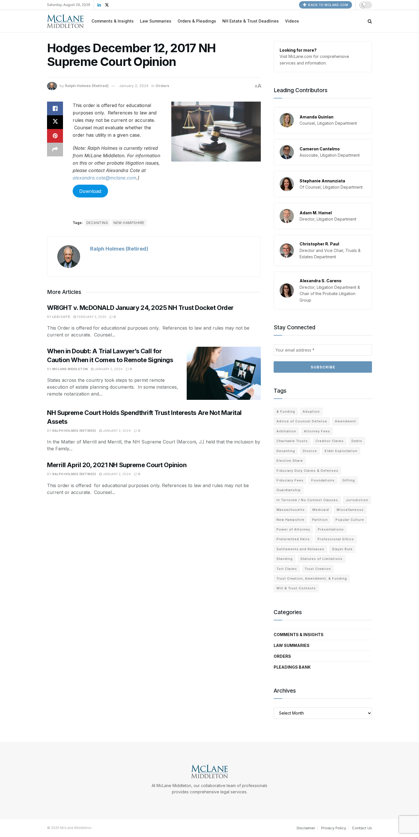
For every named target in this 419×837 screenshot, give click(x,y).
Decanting (97, 223)
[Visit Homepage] (65, 21)
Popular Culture (349, 520)
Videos (292, 21)
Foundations (323, 480)
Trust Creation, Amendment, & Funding (311, 578)
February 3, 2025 (91, 317)
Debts (356, 441)
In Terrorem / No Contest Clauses (307, 500)
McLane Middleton (70, 369)
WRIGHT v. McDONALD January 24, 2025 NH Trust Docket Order (140, 307)
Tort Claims (286, 569)
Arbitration (286, 431)
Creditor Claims (330, 441)
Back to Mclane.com (327, 5)
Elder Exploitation (341, 451)
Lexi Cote (61, 317)
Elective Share (289, 461)
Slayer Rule (342, 549)
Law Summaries (155, 21)
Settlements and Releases (300, 549)
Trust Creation (318, 569)
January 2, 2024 (134, 85)
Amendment (345, 421)
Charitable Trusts (292, 441)
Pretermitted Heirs (293, 539)
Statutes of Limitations (321, 559)
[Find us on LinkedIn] (99, 5)
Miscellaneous (350, 510)
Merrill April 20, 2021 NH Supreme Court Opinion (116, 465)
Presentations (331, 529)
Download (90, 191)
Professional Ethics (336, 539)
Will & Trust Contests (296, 588)
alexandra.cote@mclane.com (104, 178)
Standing (284, 559)
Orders (162, 85)
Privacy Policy (333, 828)
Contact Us (362, 828)
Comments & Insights (112, 21)
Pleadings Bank (292, 667)
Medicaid (320, 510)
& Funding (285, 412)
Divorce (310, 451)
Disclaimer (306, 828)
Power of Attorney (293, 529)
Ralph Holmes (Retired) (87, 85)
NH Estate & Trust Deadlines (250, 21)
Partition (320, 520)
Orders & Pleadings (197, 21)
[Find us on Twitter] (107, 5)
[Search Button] (370, 21)
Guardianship (288, 490)
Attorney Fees (317, 431)
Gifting (348, 480)
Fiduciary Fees (290, 480)
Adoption (311, 412)
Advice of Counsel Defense (301, 421)
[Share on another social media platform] (55, 149)
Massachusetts (290, 510)
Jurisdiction (357, 500)
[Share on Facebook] (55, 108)
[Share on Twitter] (55, 122)
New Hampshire (128, 223)
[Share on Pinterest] (55, 136)
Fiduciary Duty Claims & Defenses (307, 471)
